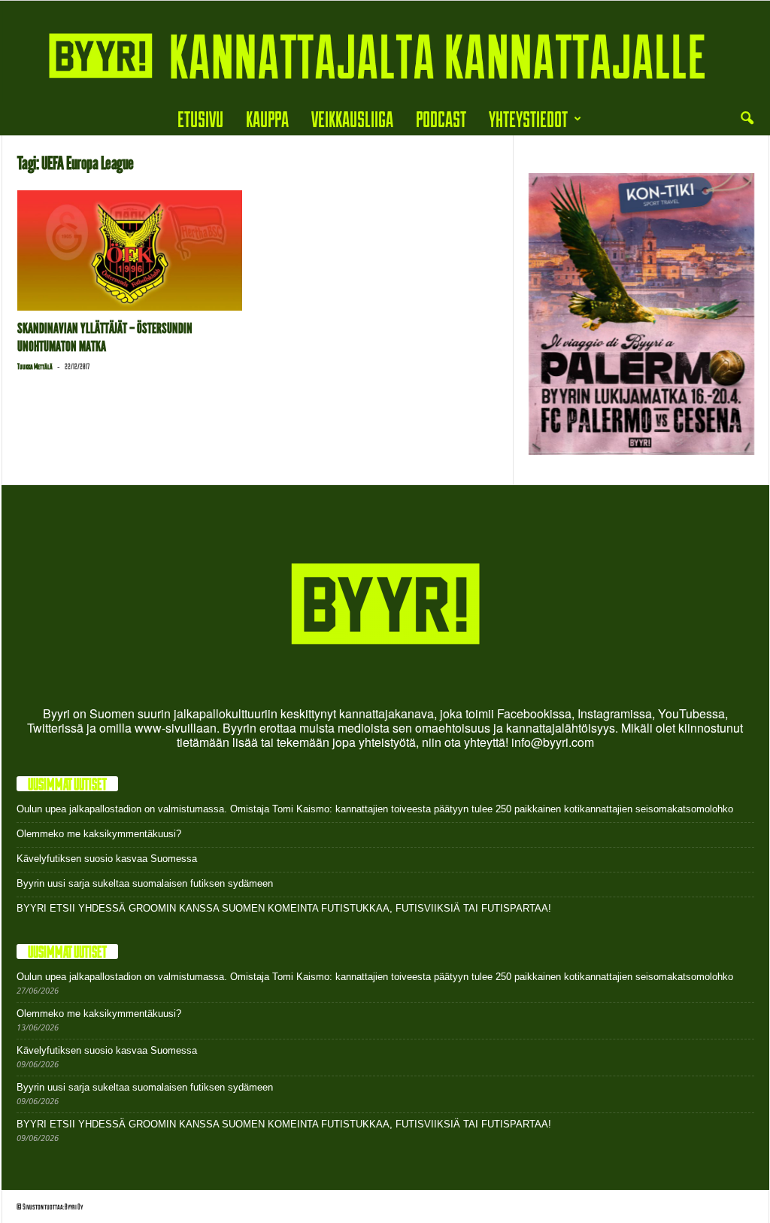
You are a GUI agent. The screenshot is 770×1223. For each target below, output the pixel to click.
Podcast (441, 118)
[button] (746, 118)
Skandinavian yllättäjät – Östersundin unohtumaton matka (104, 337)
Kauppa (267, 118)
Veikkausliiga (352, 118)
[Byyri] (385, 51)
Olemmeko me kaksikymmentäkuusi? (99, 833)
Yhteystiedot (528, 118)
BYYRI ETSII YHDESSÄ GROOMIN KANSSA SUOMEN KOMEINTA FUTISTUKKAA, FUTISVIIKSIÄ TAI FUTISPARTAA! (284, 908)
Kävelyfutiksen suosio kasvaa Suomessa (107, 858)
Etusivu (200, 118)
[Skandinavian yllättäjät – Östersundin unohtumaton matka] (130, 250)
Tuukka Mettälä (35, 366)
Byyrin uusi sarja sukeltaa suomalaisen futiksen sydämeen (145, 883)
